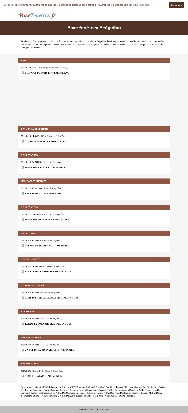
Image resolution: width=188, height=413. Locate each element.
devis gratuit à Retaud (30, 47)
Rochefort (124, 44)
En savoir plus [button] (142, 5)
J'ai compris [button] (176, 5)
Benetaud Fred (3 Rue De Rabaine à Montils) (114, 395)
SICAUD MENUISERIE (33, 285)
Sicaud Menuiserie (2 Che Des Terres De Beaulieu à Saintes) (113, 392)
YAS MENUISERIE (30, 259)
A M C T (25, 60)
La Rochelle (106, 44)
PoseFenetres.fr (27, 41)
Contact (105, 409)
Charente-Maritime (132, 41)
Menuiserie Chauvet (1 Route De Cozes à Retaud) (71, 389)
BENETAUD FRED (30, 364)
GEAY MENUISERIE (31, 338)
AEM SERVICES (29, 155)
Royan (134, 44)
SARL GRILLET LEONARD (34, 129)
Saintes (116, 44)
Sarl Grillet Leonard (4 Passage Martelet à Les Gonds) (129, 387)
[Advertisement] (94, 103)
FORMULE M (27, 311)
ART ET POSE (28, 233)
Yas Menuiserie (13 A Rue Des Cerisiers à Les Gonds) (62, 392)
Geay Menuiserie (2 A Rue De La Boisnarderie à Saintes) (67, 395)
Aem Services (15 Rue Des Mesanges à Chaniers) (116, 389)
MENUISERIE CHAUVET (34, 181)
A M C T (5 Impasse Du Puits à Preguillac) (86, 387)
